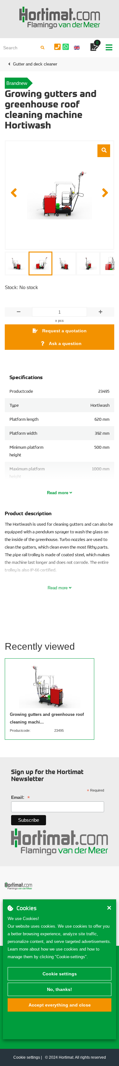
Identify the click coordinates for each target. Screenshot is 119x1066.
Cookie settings (60, 973)
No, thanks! (59, 989)
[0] (94, 48)
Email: (20, 797)
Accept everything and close (60, 1004)
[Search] (43, 47)
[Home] (59, 18)
